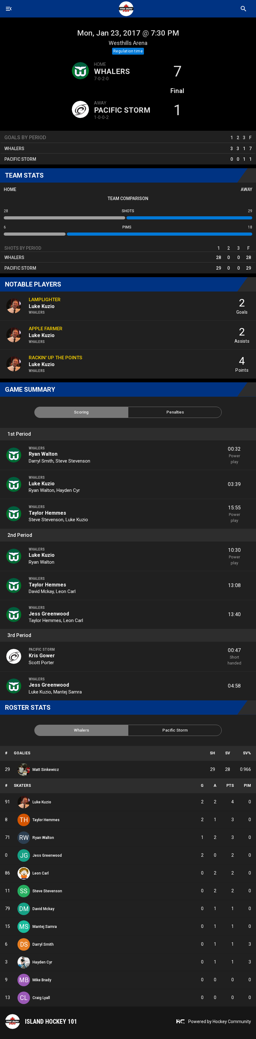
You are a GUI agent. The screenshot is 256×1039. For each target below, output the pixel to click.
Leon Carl (66, 591)
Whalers (112, 71)
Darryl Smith (41, 461)
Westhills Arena (128, 43)
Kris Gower (42, 656)
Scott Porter (41, 662)
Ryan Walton (43, 454)
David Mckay (41, 591)
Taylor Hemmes (47, 513)
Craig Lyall (41, 998)
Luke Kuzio (42, 484)
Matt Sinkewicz (45, 769)
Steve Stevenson (73, 461)
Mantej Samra (67, 692)
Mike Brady (41, 980)
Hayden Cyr (68, 490)
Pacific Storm (122, 110)
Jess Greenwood (49, 614)
